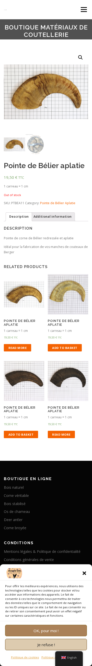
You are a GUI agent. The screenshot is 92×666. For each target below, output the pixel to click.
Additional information (52, 216)
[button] (84, 573)
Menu (83, 9)
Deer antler (13, 519)
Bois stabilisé (15, 503)
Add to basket (64, 348)
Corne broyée (15, 527)
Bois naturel (14, 487)
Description (19, 216)
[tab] (19, 216)
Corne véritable (16, 495)
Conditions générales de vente (29, 559)
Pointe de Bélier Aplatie (57, 203)
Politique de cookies (25, 657)
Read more (17, 348)
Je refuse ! (46, 644)
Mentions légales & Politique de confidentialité (42, 551)
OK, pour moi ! (46, 630)
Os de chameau (17, 511)
